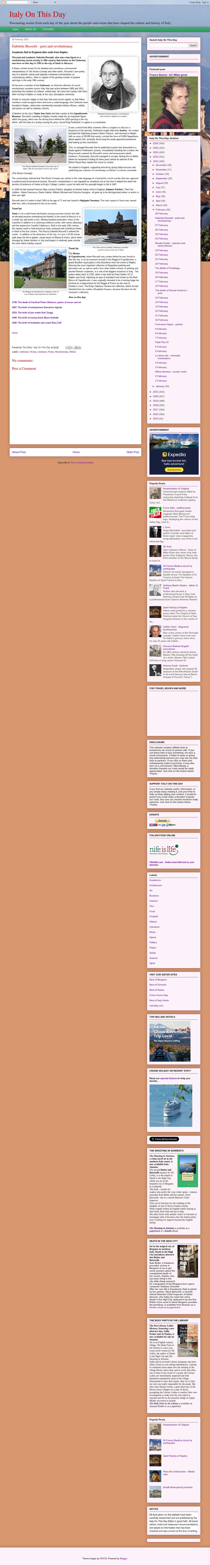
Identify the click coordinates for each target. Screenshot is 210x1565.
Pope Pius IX (161, 342)
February (161, 209)
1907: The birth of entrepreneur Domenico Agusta (37, 307)
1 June (166, 527)
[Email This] (67, 347)
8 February (161, 333)
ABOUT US (30, 29)
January (160, 386)
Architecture (155, 885)
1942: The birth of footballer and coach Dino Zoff (36, 323)
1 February (161, 380)
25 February (161, 234)
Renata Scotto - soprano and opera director (170, 244)
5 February (161, 351)
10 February (161, 320)
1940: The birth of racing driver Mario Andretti (35, 317)
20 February (161, 263)
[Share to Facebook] (76, 347)
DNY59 (103, 1558)
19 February (161, 272)
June (159, 191)
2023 (156, 156)
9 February (161, 329)
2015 (156, 418)
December (161, 165)
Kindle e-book (156, 1307)
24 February (161, 238)
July (158, 187)
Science (153, 958)
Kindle (168, 1231)
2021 (156, 391)
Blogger (123, 1558)
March (159, 205)
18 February (161, 277)
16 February (161, 286)
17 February (161, 281)
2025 (156, 148)
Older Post (133, 452)
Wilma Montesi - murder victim (171, 371)
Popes (152, 947)
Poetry (51, 352)
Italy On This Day (37, 13)
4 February (161, 362)
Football (153, 916)
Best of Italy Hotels (159, 1000)
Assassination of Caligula (176, 488)
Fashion (153, 901)
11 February (161, 315)
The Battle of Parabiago (167, 268)
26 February (161, 229)
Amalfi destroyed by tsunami (177, 1487)
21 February (161, 259)
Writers (72, 352)
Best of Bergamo (158, 979)
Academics (155, 880)
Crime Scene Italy (158, 995)
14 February (161, 302)
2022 (156, 161)
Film (151, 906)
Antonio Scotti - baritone (175, 665)
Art (150, 890)
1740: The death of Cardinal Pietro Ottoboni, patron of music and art (46, 302)
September (162, 178)
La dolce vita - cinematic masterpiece (167, 357)
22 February (161, 254)
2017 (156, 409)
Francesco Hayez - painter (169, 324)
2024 (156, 152)
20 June (167, 546)
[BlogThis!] (70, 347)
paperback (154, 1231)
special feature (168, 1078)
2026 (156, 143)
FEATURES (48, 29)
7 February (161, 337)
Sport (152, 963)
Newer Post (19, 452)
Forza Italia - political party (176, 507)
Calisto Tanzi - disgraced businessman (176, 628)
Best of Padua (156, 990)
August (160, 183)
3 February (161, 367)
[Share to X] (73, 347)
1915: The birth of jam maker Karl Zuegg (32, 312)
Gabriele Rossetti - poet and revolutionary (169, 219)
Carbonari (24, 352)
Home (15, 29)
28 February (161, 213)
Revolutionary (61, 352)
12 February (161, 311)
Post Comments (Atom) (82, 462)
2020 (156, 396)
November (161, 169)
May (158, 196)
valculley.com (156, 1005)
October (160, 174)
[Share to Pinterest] (79, 347)
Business (154, 895)
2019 (156, 400)
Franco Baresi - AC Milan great (168, 74)
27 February (161, 225)
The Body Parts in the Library (163, 1403)
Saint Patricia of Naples (175, 607)
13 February (161, 306)
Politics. (153, 942)
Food (152, 911)
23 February (161, 250)
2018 (156, 405)
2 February (161, 376)
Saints (152, 953)
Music (152, 932)
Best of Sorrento (157, 984)
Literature (42, 352)
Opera (152, 937)
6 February (161, 346)
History (33, 352)
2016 (156, 414)
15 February (161, 297)
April (158, 200)
